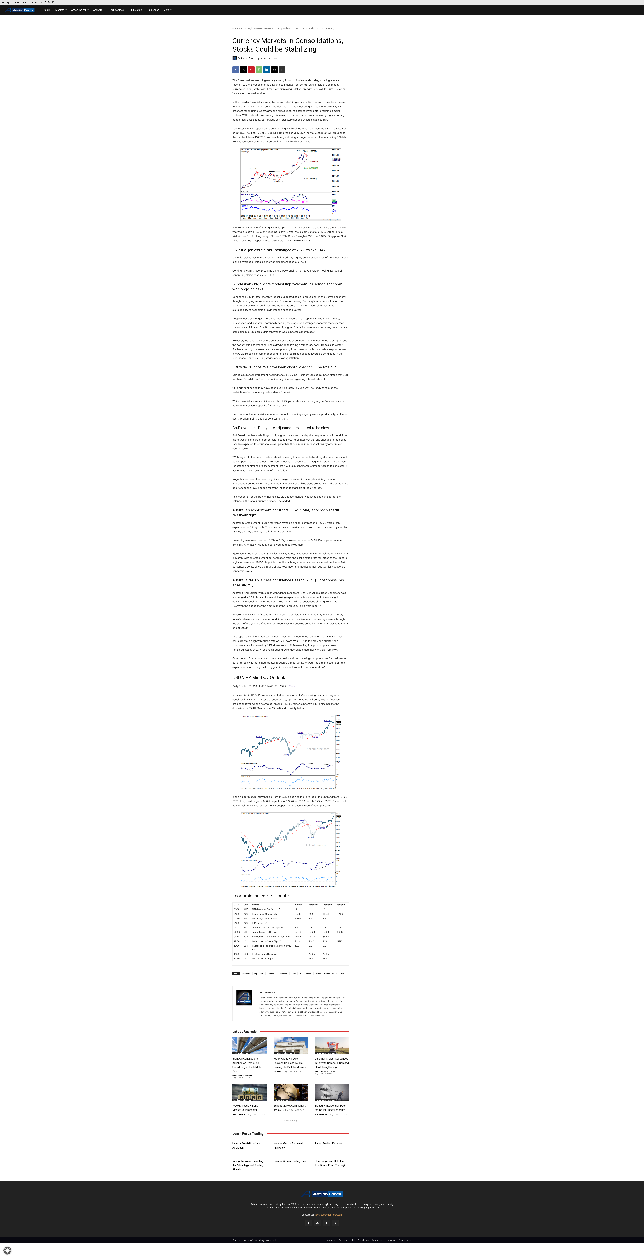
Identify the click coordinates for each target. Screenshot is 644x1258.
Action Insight (246, 28)
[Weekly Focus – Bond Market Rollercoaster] (249, 1092)
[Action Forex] (19, 10)
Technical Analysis (241, 1053)
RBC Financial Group (325, 1071)
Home (235, 28)
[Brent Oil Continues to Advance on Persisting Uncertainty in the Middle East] (249, 1045)
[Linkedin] (266, 69)
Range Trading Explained (329, 1143)
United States (330, 973)
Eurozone (271, 973)
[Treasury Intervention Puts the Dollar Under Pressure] (332, 1092)
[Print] (282, 69)
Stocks (318, 973)
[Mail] (317, 1223)
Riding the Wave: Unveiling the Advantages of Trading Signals (247, 1165)
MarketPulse (321, 1114)
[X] (53, 2)
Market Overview (263, 28)
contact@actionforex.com (328, 1214)
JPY (301, 973)
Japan (293, 973)
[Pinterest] (251, 69)
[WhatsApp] (259, 69)
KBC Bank (278, 1110)
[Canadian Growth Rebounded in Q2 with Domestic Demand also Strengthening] (332, 1045)
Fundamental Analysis (284, 1053)
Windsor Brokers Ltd (242, 1075)
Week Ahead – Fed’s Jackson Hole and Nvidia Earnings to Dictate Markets (290, 1063)
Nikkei (308, 973)
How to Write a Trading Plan (290, 1161)
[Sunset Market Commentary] (291, 1092)
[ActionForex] (235, 58)
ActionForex (248, 58)
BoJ (255, 973)
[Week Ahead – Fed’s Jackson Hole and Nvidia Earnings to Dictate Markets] (291, 1045)
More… (293, 686)
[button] (7, 1250)
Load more (289, 1120)
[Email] (274, 69)
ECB (261, 973)
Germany (283, 973)
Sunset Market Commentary (290, 1105)
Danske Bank (238, 1114)
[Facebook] (45, 2)
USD (342, 973)
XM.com (277, 1071)
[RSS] (49, 2)
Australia (246, 973)
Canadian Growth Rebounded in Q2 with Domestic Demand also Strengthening (332, 1063)
